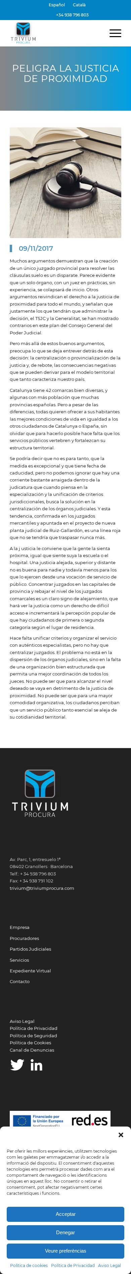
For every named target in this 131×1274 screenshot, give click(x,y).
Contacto (20, 981)
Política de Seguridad (33, 1035)
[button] (121, 1135)
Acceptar (66, 1214)
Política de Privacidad (73, 1265)
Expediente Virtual (30, 970)
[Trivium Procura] (54, 33)
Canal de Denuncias (32, 1050)
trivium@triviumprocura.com (42, 888)
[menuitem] (57, 5)
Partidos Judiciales (30, 949)
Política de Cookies (30, 1042)
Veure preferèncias (65, 1251)
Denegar (65, 1232)
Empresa (20, 927)
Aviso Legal (109, 1265)
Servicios (19, 960)
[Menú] (112, 33)
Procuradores (24, 938)
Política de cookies (29, 1265)
